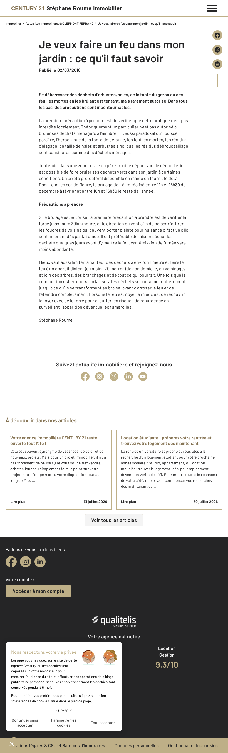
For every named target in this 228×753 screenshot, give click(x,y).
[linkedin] (40, 561)
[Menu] (212, 7)
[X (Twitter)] (114, 376)
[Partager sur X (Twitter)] (217, 50)
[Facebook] (85, 376)
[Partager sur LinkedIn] (217, 64)
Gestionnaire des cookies (193, 745)
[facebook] (11, 561)
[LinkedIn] (128, 376)
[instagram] (25, 561)
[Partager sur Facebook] (217, 35)
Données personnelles (137, 745)
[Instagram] (99, 376)
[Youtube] (142, 376)
